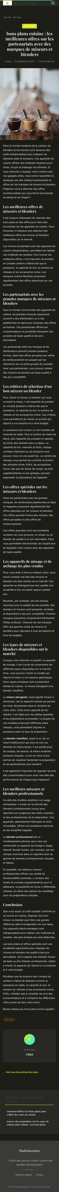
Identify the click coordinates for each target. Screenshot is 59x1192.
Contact (40, 1174)
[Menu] (53, 3)
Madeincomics (25, 3)
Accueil (7, 17)
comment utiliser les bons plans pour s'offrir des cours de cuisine (26, 1113)
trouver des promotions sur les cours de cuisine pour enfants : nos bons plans (28, 1123)
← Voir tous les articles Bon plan (20, 1072)
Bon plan (17, 17)
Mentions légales (23, 1174)
